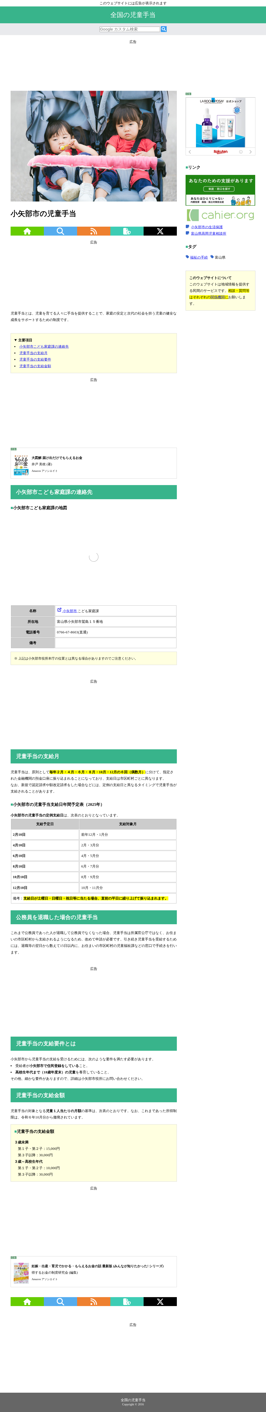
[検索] (164, 29)
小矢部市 (70, 611)
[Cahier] (220, 221)
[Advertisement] (133, 63)
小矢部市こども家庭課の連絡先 (44, 347)
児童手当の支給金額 (35, 366)
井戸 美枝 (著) (57, 464)
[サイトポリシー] (127, 234)
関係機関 (218, 297)
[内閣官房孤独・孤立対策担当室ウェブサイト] (220, 204)
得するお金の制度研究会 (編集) (98, 1272)
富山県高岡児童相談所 (208, 234)
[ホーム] (27, 234)
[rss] (93, 234)
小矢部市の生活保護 (207, 227)
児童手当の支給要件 (35, 359)
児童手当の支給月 (33, 353)
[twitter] (160, 234)
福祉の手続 (199, 257)
